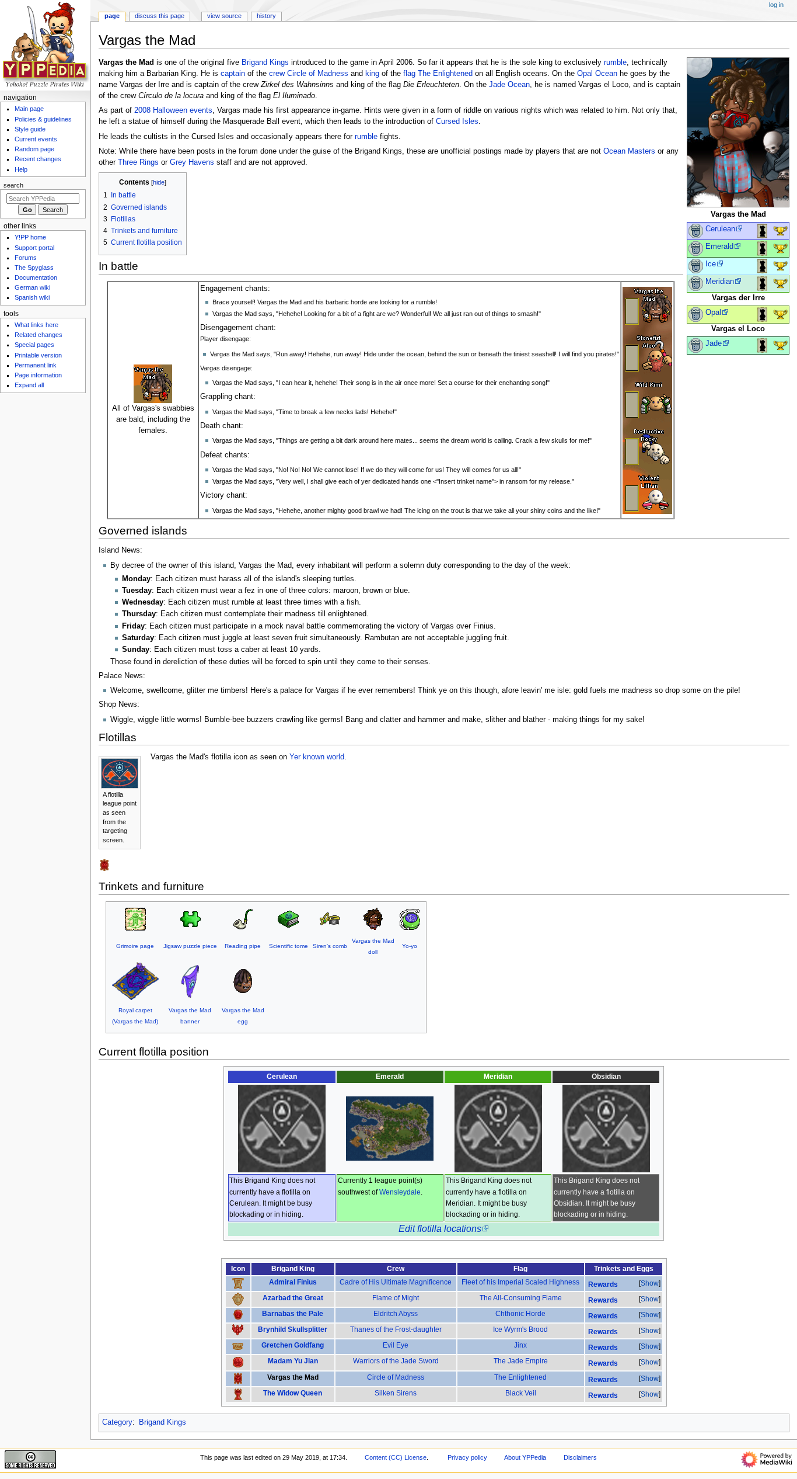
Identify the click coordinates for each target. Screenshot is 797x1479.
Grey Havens (192, 162)
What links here (36, 324)
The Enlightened (445, 74)
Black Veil (520, 1393)
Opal (713, 312)
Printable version (38, 355)
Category (117, 1422)
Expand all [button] (29, 384)
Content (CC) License (396, 1457)
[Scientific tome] (288, 919)
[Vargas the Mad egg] (242, 981)
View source (224, 15)
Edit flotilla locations (439, 1229)
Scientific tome (288, 946)
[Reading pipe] (242, 919)
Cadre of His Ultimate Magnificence (396, 1282)
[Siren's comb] (329, 919)
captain (233, 74)
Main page (29, 108)
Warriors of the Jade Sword (396, 1361)
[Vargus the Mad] (647, 399)
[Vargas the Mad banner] (190, 981)
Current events (36, 139)
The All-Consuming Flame (521, 1298)
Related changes (38, 334)
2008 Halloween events (173, 110)
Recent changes (38, 158)
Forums (26, 257)
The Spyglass (34, 267)
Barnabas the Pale (292, 1314)
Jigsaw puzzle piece (190, 946)
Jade (713, 343)
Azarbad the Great (293, 1298)
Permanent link (36, 365)
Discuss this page (159, 15)
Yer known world (316, 757)
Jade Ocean (509, 85)
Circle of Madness (317, 74)
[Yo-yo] (409, 919)
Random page (34, 148)
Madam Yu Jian (293, 1361)
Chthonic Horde (520, 1314)
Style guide (30, 129)
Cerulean (720, 229)
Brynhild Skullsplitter (292, 1329)
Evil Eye (395, 1345)
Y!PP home (30, 237)
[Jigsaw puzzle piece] (190, 919)
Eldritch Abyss (395, 1314)
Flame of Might (395, 1298)
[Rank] (695, 231)
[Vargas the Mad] (738, 132)
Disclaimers (580, 1457)
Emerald (719, 246)
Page (112, 15)
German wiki (32, 287)
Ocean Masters (629, 151)
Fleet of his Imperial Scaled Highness (520, 1282)
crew (277, 74)
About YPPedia (525, 1457)
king (372, 74)
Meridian (719, 281)
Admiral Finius (293, 1282)
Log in (776, 4)
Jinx (520, 1345)
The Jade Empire (521, 1361)
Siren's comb (330, 946)
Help (21, 169)
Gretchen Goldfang (292, 1345)
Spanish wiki (32, 297)
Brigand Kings (265, 62)
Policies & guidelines (43, 119)
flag (409, 74)
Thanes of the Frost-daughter (396, 1329)
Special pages (34, 344)
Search (13, 185)
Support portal (34, 247)
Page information (38, 375)
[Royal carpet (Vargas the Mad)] (135, 981)
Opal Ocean (597, 74)
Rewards (603, 1284)
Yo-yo (409, 946)
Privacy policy (467, 1457)
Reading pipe (243, 946)
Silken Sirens (396, 1393)
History (266, 15)
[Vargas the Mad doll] (372, 919)
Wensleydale (400, 1192)
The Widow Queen (292, 1393)
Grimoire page (135, 946)
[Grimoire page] (135, 919)
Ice (710, 264)
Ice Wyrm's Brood (520, 1329)
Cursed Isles (457, 121)
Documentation (36, 277)
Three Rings (138, 162)
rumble (615, 62)
